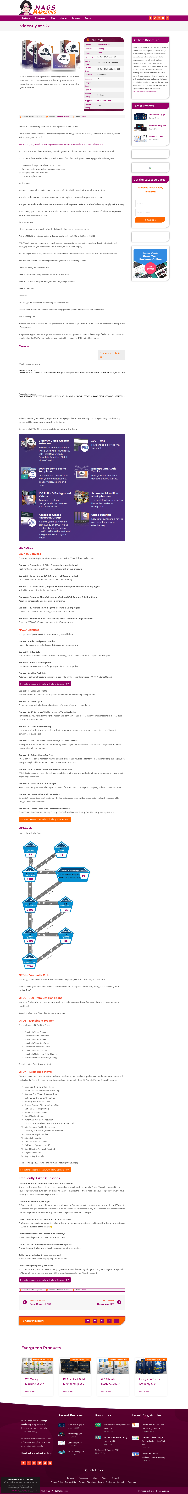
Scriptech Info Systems (159, 1491)
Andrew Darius (103, 44)
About (63, 18)
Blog (53, 18)
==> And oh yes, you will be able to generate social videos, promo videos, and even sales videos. (61, 144)
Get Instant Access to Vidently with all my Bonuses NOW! (45, 684)
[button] (87, 1321)
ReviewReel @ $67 (76, 1451)
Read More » (30, 1391)
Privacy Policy (57, 1482)
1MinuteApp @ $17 (157, 126)
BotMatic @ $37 (156, 136)
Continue (15, 1490)
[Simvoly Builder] (150, 263)
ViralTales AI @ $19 (157, 115)
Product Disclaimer (106, 1482)
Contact (76, 18)
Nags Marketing (43, 1491)
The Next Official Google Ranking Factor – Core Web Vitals (153, 1441)
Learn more (26, 1490)
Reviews (25, 18)
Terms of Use (71, 1482)
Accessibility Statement (127, 1482)
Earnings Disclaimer (87, 1482)
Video (99, 53)
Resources (40, 18)
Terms (88, 18)
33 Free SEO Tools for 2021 (107, 1450)
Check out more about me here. (36, 1453)
